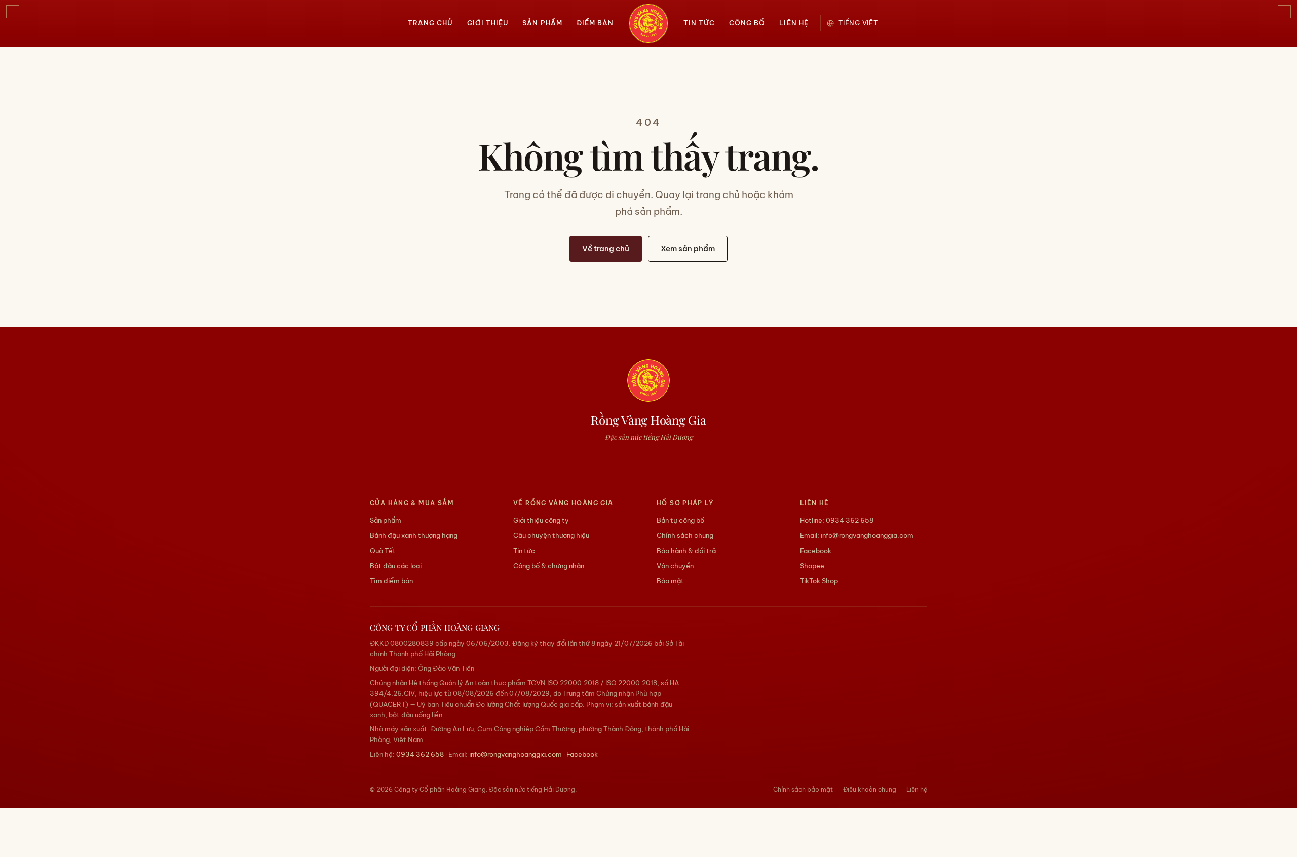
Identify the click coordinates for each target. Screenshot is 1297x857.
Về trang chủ (605, 248)
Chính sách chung (685, 535)
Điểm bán (595, 23)
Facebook (815, 551)
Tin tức (699, 23)
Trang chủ (430, 23)
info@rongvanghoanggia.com (867, 535)
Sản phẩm (542, 23)
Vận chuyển (675, 566)
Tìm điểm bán (391, 581)
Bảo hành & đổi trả (686, 551)
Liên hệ (793, 23)
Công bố (747, 23)
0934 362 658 (849, 520)
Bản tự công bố (680, 520)
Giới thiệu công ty (541, 520)
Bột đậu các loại (396, 566)
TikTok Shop (819, 581)
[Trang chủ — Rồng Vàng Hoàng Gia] (648, 23)
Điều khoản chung (869, 789)
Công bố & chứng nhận (548, 566)
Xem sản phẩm (688, 248)
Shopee (812, 566)
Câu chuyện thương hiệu (551, 535)
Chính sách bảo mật (803, 789)
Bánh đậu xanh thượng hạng (413, 535)
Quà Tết (383, 551)
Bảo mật (670, 581)
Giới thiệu (487, 23)
